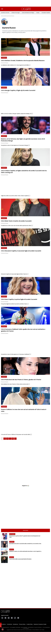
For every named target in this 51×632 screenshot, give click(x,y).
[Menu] (2, 8)
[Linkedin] (2, 35)
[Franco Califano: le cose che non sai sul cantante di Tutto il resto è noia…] (25, 396)
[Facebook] (5, 618)
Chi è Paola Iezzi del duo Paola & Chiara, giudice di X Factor (21, 379)
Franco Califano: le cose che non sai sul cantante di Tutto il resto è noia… (23, 410)
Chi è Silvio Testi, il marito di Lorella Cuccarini (16, 221)
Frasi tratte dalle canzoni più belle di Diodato (20, 559)
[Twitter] (2, 618)
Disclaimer (15, 624)
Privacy (0, 625)
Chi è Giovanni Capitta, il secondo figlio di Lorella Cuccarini (21, 251)
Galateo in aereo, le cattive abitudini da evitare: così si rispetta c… (25, 551)
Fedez (37, 12)
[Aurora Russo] (26, 21)
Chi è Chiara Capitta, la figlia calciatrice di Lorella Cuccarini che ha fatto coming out (24, 171)
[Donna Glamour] (26, 8)
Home (2, 15)
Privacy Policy (22, 624)
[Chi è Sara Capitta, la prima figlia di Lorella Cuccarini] (25, 286)
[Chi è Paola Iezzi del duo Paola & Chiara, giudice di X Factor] (25, 366)
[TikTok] (15, 618)
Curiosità (4, 57)
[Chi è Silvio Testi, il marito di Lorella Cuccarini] (25, 207)
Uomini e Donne (5, 12)
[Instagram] (8, 618)
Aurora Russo (9, 27)
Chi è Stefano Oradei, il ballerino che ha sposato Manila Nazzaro (23, 60)
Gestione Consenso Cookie (40, 624)
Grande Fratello (46, 12)
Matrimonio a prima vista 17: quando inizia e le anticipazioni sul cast (24, 536)
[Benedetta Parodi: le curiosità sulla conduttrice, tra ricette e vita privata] (4, 544)
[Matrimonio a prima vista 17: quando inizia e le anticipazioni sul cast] (4, 536)
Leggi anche (25, 530)
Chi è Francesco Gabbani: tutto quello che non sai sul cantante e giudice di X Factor (23, 330)
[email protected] (24, 627)
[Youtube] (18, 618)
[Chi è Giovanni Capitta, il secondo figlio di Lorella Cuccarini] (25, 237)
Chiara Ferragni (15, 12)
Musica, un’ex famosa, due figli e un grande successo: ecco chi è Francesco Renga (23, 140)
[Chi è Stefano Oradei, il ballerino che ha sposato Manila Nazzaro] (25, 47)
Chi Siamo (3, 624)
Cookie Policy (29, 624)
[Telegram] (12, 618)
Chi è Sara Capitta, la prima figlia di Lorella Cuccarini (19, 299)
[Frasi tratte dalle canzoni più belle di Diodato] (4, 559)
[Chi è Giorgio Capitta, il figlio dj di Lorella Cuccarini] (25, 77)
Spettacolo (12, 534)
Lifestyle (11, 549)
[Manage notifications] (3, 629)
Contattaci (9, 624)
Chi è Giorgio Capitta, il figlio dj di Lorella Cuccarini (18, 90)
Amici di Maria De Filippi (28, 12)
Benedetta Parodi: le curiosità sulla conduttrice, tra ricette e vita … (25, 544)
